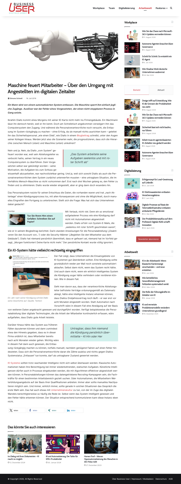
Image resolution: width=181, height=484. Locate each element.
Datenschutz (161, 479)
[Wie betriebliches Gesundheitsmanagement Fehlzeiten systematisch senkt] (132, 281)
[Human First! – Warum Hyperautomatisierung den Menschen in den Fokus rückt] (101, 444)
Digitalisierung (127, 8)
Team (112, 8)
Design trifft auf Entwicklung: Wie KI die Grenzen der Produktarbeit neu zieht (157, 103)
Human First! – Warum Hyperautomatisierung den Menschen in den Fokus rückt (101, 459)
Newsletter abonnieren (148, 239)
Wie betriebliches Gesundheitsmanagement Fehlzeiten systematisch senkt (155, 281)
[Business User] (22, 8)
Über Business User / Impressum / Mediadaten (133, 479)
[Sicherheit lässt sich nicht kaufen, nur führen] (132, 131)
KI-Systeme (14, 362)
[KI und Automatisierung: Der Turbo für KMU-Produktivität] (63, 444)
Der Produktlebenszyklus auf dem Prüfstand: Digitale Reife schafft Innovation (157, 221)
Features (160, 8)
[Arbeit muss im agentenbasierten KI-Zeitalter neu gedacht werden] (132, 143)
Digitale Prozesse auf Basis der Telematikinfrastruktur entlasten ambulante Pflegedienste (156, 207)
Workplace (99, 8)
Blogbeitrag (83, 135)
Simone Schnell (16, 98)
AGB (171, 479)
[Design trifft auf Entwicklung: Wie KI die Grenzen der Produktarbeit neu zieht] (132, 104)
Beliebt (136, 90)
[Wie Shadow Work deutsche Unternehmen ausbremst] (132, 73)
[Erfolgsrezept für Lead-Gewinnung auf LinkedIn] (132, 183)
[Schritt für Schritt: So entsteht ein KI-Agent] (132, 60)
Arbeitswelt (145, 8)
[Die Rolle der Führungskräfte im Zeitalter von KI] (132, 295)
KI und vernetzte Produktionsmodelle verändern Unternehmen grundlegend (156, 307)
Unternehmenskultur (62, 390)
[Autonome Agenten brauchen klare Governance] (132, 47)
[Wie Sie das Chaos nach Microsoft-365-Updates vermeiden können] (132, 35)
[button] (17, 410)
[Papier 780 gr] (35, 225)
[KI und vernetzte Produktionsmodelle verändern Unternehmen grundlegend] (132, 308)
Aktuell (161, 90)
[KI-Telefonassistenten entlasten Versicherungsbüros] (132, 196)
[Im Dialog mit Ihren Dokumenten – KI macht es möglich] (25, 444)
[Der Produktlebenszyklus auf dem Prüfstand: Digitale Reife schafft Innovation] (132, 222)
